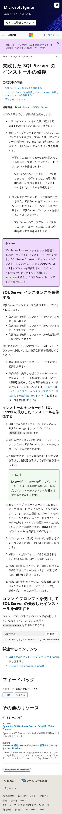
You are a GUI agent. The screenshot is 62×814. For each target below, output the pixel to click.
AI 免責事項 (8, 795)
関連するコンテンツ (15, 99)
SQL (15, 56)
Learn (6, 56)
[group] (31, 639)
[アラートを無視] (56, 5)
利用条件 (7, 809)
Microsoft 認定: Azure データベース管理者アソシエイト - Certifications (30, 747)
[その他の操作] (56, 56)
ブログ (43, 795)
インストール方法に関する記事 (26, 665)
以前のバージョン (27, 795)
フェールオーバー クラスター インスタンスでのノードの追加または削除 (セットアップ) (33, 391)
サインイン (53, 34)
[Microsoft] (31, 35)
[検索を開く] (44, 35)
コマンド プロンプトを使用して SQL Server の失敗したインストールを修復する (32, 94)
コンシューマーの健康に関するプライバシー (25, 804)
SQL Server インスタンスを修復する (23, 88)
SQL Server (27, 56)
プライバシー (17, 800)
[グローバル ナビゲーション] (3, 35)
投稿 (5, 800)
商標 (17, 809)
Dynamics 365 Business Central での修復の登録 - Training (28, 728)
